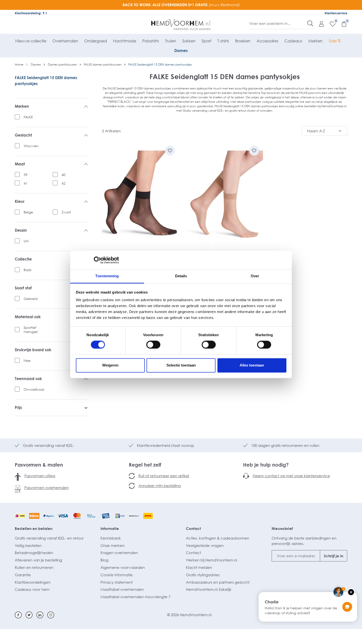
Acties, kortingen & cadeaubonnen (217, 538)
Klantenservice (336, 13)
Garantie (23, 575)
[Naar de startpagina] (181, 24)
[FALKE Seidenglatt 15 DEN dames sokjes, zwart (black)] (140, 197)
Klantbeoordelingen (32, 582)
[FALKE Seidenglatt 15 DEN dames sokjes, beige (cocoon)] (224, 197)
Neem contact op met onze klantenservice (291, 475)
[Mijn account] (319, 24)
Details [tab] (181, 276)
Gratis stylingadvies (203, 575)
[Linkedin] (39, 615)
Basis (27, 270)
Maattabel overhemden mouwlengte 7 (135, 596)
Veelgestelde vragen (205, 545)
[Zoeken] (310, 23)
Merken (22, 106)
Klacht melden (199, 567)
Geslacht (23, 135)
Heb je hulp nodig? (266, 465)
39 (26, 175)
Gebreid (31, 299)
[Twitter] (29, 615)
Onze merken (112, 545)
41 (26, 183)
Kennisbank (110, 538)
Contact (193, 528)
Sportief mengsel (31, 329)
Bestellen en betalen (33, 528)
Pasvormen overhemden (46, 487)
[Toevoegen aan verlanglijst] (170, 151)
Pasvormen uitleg (39, 475)
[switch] (153, 345)
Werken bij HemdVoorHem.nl (211, 560)
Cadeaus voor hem (32, 589)
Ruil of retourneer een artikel (163, 475)
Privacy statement (116, 582)
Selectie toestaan (181, 365)
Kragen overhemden (119, 552)
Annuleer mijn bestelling (159, 485)
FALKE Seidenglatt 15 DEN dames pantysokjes (46, 80)
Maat (20, 164)
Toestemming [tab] (107, 276)
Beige (28, 212)
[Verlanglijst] (330, 24)
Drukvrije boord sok (33, 350)
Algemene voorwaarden (122, 567)
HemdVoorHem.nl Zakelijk (208, 589)
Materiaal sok (28, 317)
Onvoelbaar (34, 389)
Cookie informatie (116, 575)
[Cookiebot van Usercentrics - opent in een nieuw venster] (97, 260)
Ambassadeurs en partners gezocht (217, 582)
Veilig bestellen (28, 545)
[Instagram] (50, 615)
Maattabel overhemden (122, 589)
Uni (26, 241)
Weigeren (110, 365)
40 (64, 175)
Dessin (21, 230)
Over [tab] (255, 276)
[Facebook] (18, 615)
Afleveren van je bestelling (38, 560)
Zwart (66, 212)
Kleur (19, 201)
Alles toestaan (252, 365)
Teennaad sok (28, 379)
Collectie (23, 259)
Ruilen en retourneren (34, 567)
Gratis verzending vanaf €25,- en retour (49, 538)
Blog (104, 560)
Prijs (18, 407)
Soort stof (23, 288)
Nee (27, 360)
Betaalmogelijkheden (34, 552)
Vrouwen (31, 146)
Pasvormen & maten (39, 465)
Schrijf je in (333, 556)
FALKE (28, 117)
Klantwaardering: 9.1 (31, 13)
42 (64, 183)
